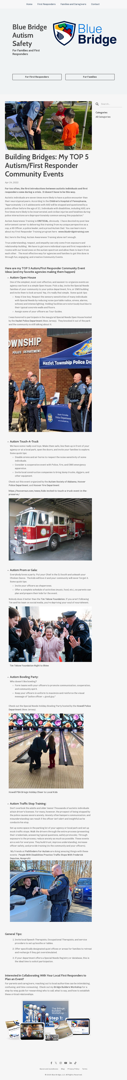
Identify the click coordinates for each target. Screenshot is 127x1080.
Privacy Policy (73, 1069)
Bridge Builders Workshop (68, 987)
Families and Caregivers (73, 4)
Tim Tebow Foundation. (53, 599)
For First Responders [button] (37, 77)
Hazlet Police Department (28, 321)
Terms (84, 1069)
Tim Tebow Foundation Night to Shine (29, 665)
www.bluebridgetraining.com (73, 231)
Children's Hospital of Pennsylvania (67, 201)
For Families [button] (90, 77)
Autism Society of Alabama (62, 481)
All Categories (103, 117)
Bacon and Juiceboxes (49, 1069)
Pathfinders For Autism (37, 851)
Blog (63, 1069)
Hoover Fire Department (46, 485)
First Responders (46, 4)
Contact (95, 4)
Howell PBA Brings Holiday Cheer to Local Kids (33, 792)
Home (29, 4)
